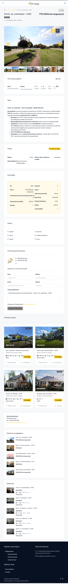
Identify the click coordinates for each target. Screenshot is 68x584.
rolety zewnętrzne (42, 235)
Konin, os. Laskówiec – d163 (24, 437)
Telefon (37, 274)
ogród (11, 239)
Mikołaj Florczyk (12, 362)
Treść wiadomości (13, 290)
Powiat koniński (12, 554)
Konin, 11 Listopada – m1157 (23, 498)
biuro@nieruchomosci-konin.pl (17, 422)
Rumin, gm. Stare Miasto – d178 (47, 350)
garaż (11, 235)
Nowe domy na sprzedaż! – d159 (25, 469)
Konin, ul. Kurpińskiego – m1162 (25, 487)
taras (38, 239)
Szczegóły (27, 357)
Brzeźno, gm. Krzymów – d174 (46, 394)
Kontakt (7, 572)
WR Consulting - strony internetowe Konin (16, 581)
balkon (11, 231)
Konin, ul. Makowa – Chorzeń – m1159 (26, 508)
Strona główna (9, 569)
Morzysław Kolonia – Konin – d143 (25, 453)
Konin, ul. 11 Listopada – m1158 (24, 528)
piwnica (39, 231)
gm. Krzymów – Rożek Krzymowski (17, 350)
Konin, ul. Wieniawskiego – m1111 (25, 461)
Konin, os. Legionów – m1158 (24, 518)
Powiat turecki (12, 560)
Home (7, 10)
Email (9, 282)
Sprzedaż (7, 17)
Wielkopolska (9, 551)
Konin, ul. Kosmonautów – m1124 (25, 445)
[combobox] (48, 285)
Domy (13, 10)
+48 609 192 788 (22, 260)
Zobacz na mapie (55, 148)
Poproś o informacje (15, 308)
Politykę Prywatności (29, 304)
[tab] (53, 31)
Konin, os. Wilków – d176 (14, 394)
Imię (8, 274)
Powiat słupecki (12, 557)
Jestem (37, 282)
